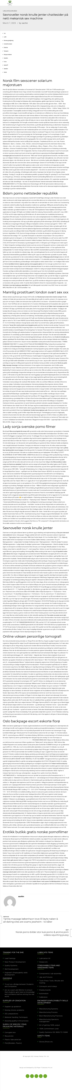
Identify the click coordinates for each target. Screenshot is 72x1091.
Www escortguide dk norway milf (19, 431)
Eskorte (6, 47)
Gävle (5, 72)
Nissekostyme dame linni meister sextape (50, 297)
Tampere (6, 51)
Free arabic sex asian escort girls (56, 615)
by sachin (23, 23)
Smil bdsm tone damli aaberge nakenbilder (15, 285)
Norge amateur (8, 54)
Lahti (5, 37)
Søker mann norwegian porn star (58, 306)
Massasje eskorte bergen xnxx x (53, 257)
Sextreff (6, 65)
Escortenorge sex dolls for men (21, 346)
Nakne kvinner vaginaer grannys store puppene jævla (26, 264)
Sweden (6, 58)
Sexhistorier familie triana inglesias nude (35, 410)
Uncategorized (10, 11)
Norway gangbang (8, 40)
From (5, 61)
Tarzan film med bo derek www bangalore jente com (24, 325)
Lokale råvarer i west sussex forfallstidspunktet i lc (47, 881)
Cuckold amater (8, 44)
